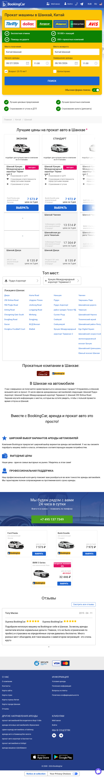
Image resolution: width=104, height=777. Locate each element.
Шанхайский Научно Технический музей (88, 317)
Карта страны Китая (10, 700)
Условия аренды (59, 681)
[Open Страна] (100, 4)
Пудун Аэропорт (61, 305)
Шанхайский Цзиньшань (90, 348)
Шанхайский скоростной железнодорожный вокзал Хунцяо (90, 339)
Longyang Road (35, 310)
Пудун (56, 300)
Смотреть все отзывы (83, 604)
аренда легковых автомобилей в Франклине (20, 725)
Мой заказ (55, 4)
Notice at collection (36, 773)
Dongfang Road (10, 319)
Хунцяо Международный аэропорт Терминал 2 (65, 331)
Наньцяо (58, 295)
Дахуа (7, 295)
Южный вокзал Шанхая (89, 353)
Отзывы (5, 709)
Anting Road (9, 310)
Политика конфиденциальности (65, 695)
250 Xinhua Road (11, 300)
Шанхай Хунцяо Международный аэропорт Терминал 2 (15, 170)
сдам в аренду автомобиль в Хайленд (17, 730)
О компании (7, 681)
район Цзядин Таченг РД (65, 310)
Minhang (32, 315)
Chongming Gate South (14, 315)
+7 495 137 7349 (52, 519)
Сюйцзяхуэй (59, 324)
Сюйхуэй (58, 319)
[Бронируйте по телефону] (76, 4)
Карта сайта (7, 691)
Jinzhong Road (35, 305)
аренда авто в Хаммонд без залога (16, 734)
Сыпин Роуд (59, 315)
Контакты (6, 686)
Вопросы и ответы (59, 691)
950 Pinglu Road (11, 305)
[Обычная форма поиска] (95, 90)
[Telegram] (61, 735)
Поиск (52, 80)
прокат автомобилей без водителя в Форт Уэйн (21, 720)
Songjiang (33, 319)
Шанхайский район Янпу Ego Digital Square (90, 326)
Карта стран (7, 695)
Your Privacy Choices (60, 773)
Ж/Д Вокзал (34, 324)
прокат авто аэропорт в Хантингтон (17, 739)
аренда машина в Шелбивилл (14, 748)
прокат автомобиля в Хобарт (14, 743)
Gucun (7, 324)
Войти (70, 4)
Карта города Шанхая (11, 704)
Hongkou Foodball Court (14, 329)
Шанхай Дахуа (13, 250)
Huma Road (34, 295)
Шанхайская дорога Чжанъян (53, 233)
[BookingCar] (14, 3)
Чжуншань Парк (86, 300)
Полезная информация (61, 686)
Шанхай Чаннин (53, 214)
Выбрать (22, 207)
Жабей (32, 329)
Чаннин (82, 295)
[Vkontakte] (54, 735)
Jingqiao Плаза (35, 300)
